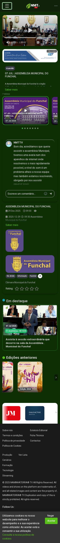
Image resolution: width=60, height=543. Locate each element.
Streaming (7, 475)
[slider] (30, 37)
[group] (8, 42)
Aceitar (51, 520)
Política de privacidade (13, 440)
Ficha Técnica (37, 435)
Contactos (35, 440)
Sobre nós (7, 430)
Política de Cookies (11, 446)
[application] (30, 30)
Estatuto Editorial (38, 430)
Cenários (6, 460)
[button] (14, 30)
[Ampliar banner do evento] (30, 264)
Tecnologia (7, 470)
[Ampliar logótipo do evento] (15, 241)
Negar (50, 515)
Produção (7, 455)
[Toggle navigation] (7, 6)
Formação (7, 465)
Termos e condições (12, 435)
